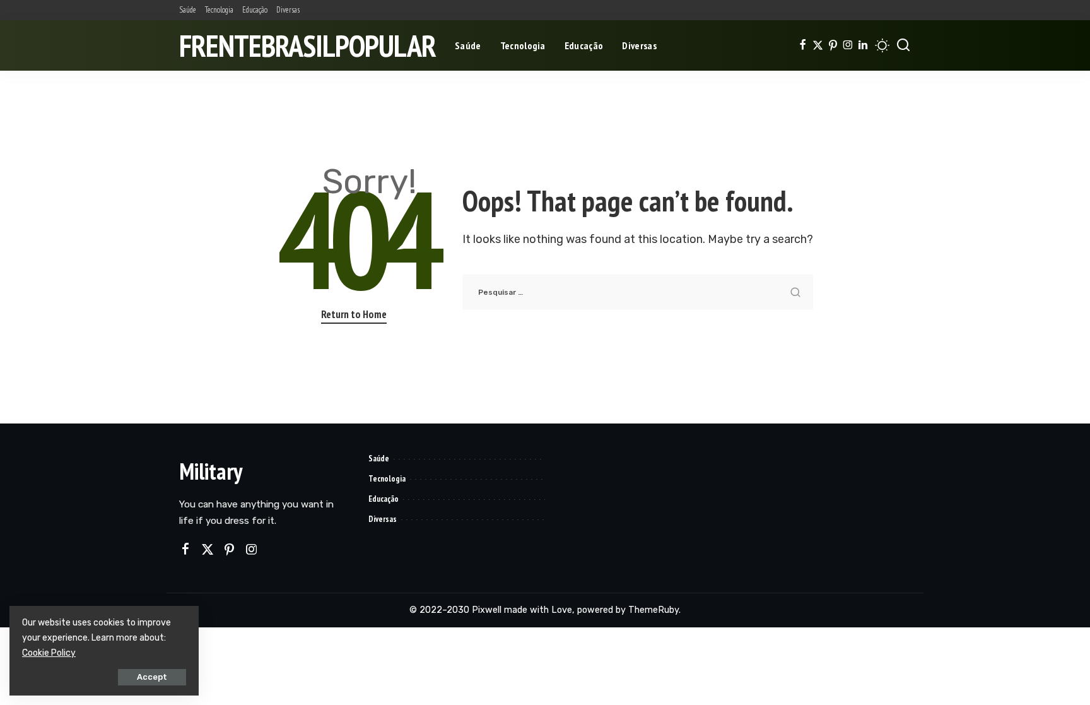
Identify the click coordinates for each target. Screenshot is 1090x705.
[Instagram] (848, 45)
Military (210, 471)
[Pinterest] (833, 45)
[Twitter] (817, 45)
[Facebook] (802, 45)
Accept (152, 677)
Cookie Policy (49, 653)
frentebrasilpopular (307, 45)
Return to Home (354, 314)
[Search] (903, 45)
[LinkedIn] (863, 45)
